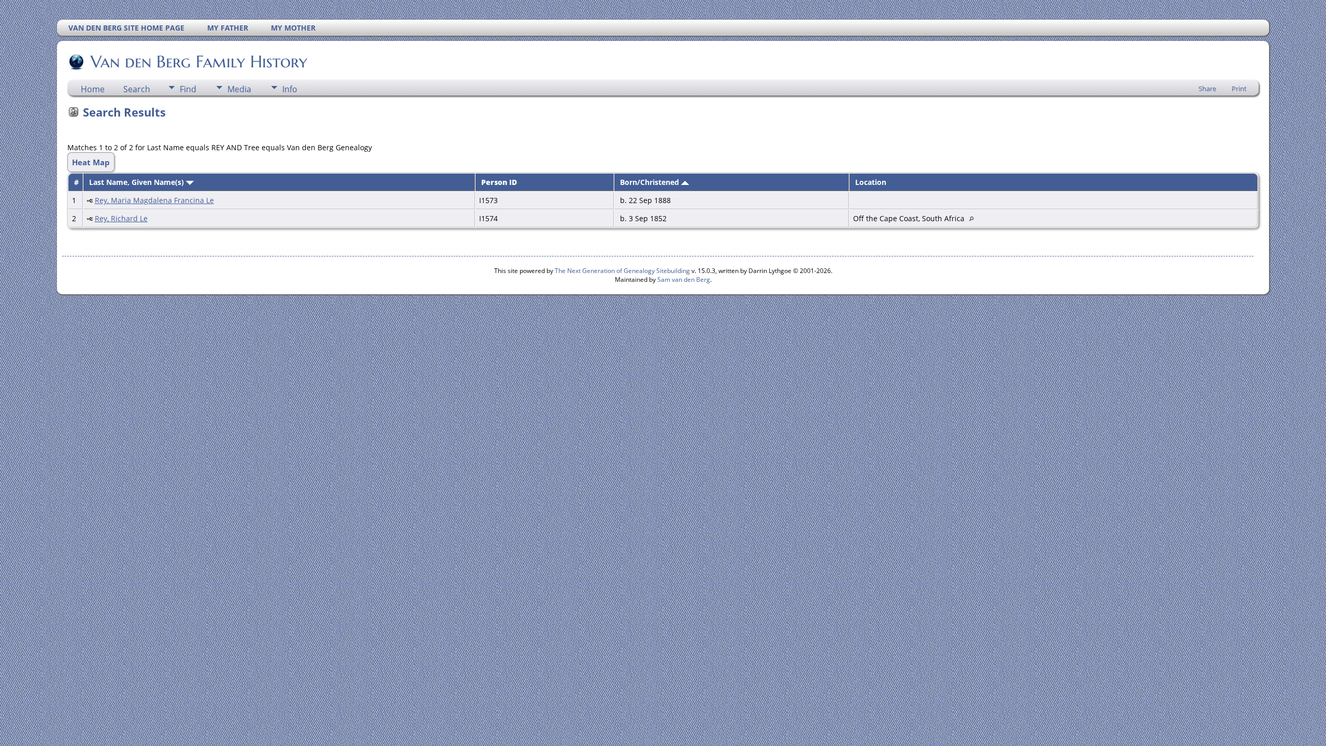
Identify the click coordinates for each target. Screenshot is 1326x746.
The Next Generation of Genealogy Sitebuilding (622, 270)
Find (188, 89)
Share (1207, 88)
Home (93, 89)
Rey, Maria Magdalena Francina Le (154, 200)
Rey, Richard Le (121, 218)
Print (1239, 88)
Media (239, 89)
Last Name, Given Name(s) (137, 182)
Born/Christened (650, 182)
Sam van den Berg (683, 279)
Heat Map (91, 162)
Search (136, 89)
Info (289, 89)
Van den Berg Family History (199, 61)
